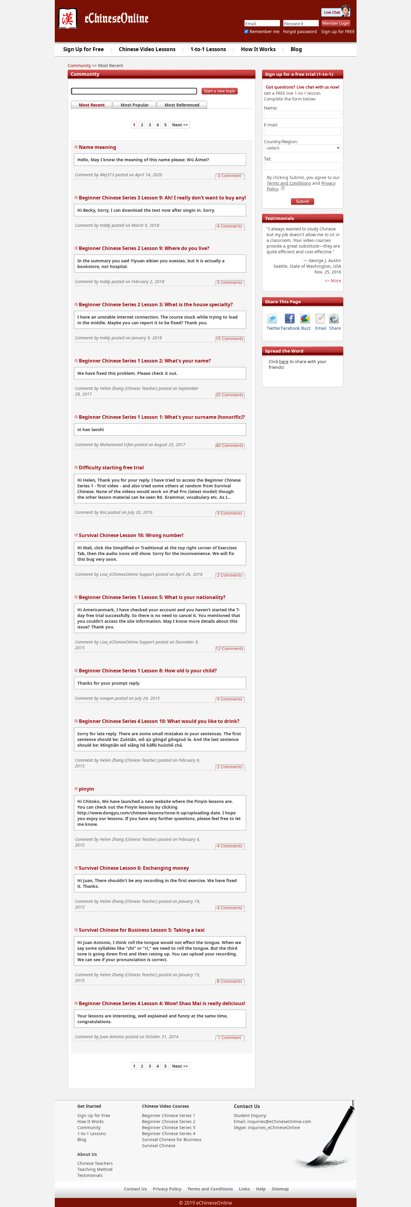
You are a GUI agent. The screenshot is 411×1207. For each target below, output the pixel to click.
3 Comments (229, 282)
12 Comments (229, 648)
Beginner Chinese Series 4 (168, 1133)
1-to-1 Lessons (208, 49)
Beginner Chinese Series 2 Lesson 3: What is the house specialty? (156, 304)
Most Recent (92, 105)
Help (261, 1189)
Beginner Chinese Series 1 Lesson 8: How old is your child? (148, 670)
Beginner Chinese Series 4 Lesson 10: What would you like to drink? (159, 721)
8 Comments (229, 981)
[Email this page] (320, 322)
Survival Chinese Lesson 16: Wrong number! (131, 535)
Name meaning (97, 147)
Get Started (89, 1106)
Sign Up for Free (83, 49)
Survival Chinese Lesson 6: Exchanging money (134, 868)
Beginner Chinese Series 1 (168, 1115)
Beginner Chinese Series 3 (168, 1127)
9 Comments (229, 699)
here (284, 361)
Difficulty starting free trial (111, 467)
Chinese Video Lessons (147, 49)
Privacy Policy (167, 1189)
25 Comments (229, 395)
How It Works (258, 49)
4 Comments (229, 226)
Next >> (180, 125)
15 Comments (229, 338)
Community (79, 65)
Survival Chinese (158, 1145)
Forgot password (300, 31)
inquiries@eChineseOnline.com (279, 1121)
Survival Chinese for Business (172, 1139)
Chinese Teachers (95, 1163)
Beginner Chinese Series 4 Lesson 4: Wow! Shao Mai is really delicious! (162, 1003)
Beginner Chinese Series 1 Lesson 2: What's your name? (145, 360)
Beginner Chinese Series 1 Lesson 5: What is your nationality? (152, 597)
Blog (296, 49)
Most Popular (135, 105)
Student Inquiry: (250, 1115)
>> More (333, 280)
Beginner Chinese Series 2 (168, 1121)
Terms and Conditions (289, 183)
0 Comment (229, 175)
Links (244, 1189)
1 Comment (229, 1037)
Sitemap (280, 1189)
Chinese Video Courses (165, 1106)
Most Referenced (182, 105)
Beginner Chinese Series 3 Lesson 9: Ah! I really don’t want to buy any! (162, 197)
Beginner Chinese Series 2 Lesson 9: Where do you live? (144, 248)
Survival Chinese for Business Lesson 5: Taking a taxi (142, 930)
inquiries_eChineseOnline (274, 1127)
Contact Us (247, 1106)
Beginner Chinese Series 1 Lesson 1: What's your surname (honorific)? (162, 417)
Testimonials (90, 1175)
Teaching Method (95, 1169)
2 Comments (229, 575)
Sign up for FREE (338, 31)
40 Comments (229, 445)
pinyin (86, 789)
